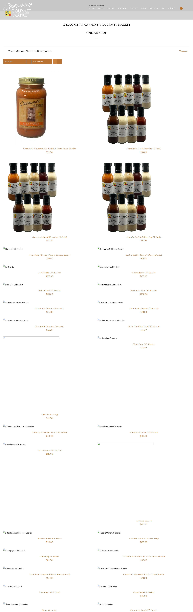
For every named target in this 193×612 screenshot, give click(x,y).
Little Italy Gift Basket (144, 344)
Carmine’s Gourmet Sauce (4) (143, 308)
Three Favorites (49, 610)
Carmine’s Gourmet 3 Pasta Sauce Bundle (143, 574)
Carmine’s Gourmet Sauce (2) (49, 308)
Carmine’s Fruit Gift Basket (143, 610)
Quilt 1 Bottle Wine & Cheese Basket (143, 255)
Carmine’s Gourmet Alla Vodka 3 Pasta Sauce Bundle (49, 149)
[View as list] (59, 61)
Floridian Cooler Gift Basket (144, 432)
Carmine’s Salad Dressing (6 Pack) (49, 237)
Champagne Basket (49, 556)
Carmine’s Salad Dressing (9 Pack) (143, 149)
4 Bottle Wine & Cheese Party (143, 539)
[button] (186, 8)
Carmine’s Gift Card (49, 592)
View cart (183, 51)
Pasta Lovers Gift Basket (49, 450)
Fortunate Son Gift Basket (143, 290)
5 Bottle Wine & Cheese (49, 539)
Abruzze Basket (143, 521)
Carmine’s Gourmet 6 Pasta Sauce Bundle (49, 574)
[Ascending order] (28, 61)
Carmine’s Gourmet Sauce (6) (49, 326)
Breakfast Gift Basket (143, 592)
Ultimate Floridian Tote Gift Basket (49, 432)
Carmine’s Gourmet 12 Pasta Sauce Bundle (144, 556)
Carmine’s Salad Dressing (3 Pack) (143, 237)
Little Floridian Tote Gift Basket (143, 326)
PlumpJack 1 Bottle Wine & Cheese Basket (49, 255)
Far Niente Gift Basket (49, 273)
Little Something (49, 415)
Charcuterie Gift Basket (143, 273)
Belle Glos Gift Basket (49, 290)
